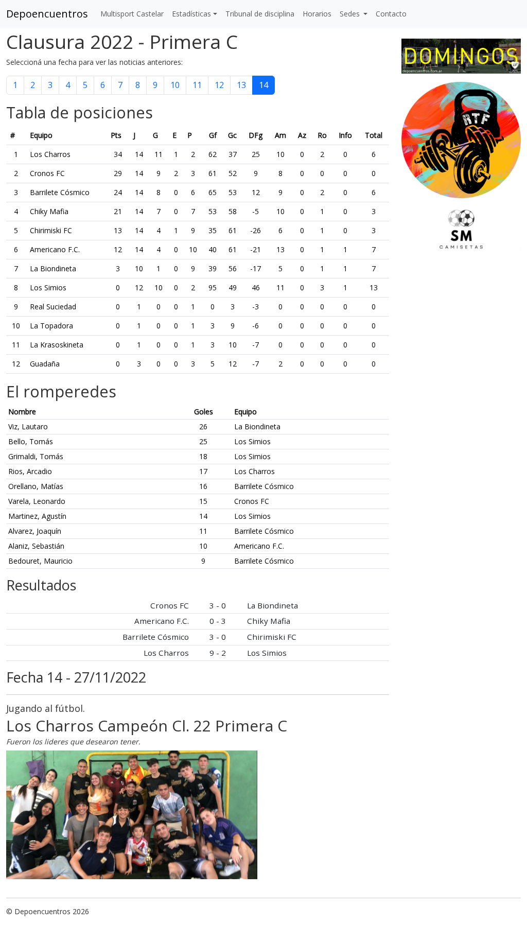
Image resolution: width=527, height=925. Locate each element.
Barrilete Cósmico (60, 192)
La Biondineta (53, 268)
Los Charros (50, 154)
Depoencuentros (47, 14)
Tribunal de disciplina (259, 14)
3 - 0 (217, 605)
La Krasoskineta (56, 345)
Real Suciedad (53, 306)
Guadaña (45, 364)
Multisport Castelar (132, 14)
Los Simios (48, 287)
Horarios (317, 14)
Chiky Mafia (49, 211)
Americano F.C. (55, 249)
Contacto (391, 14)
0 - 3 (217, 621)
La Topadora (51, 325)
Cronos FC (47, 173)
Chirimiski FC (51, 230)
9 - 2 (217, 653)
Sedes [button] (351, 14)
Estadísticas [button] (191, 14)
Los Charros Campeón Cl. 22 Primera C (146, 725)
